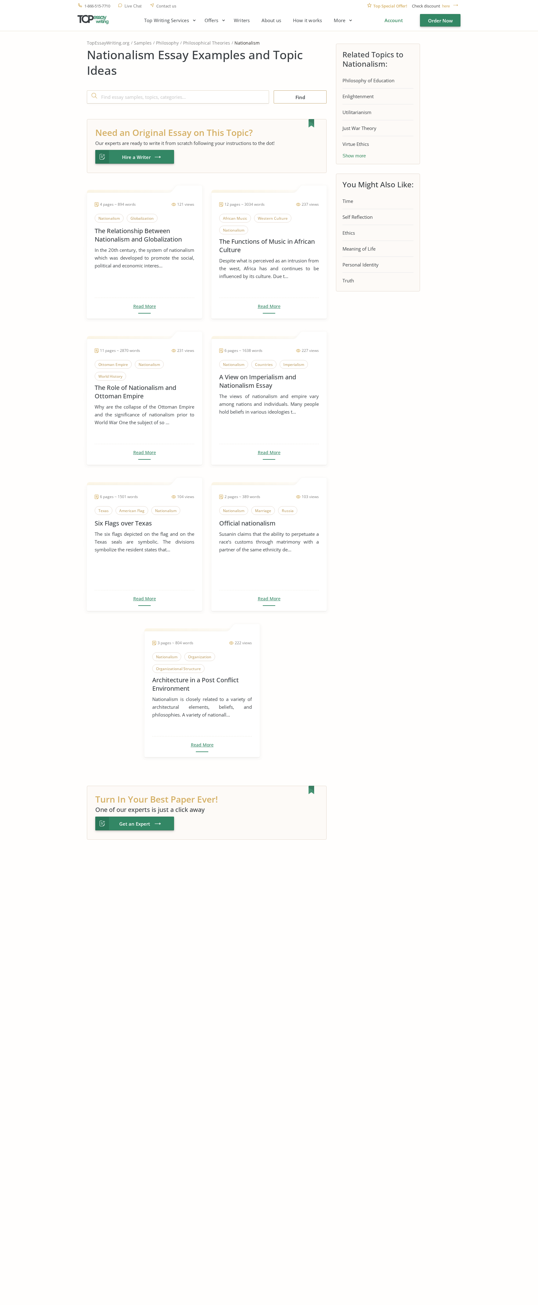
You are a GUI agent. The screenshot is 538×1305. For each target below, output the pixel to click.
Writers (242, 20)
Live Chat (133, 6)
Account (394, 20)
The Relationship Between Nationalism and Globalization (138, 235)
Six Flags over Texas (123, 523)
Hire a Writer (136, 157)
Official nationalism (247, 523)
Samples (143, 43)
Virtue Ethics (355, 144)
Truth (348, 280)
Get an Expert (134, 824)
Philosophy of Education (368, 80)
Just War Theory (359, 128)
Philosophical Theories (206, 43)
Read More (144, 306)
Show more (354, 155)
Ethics (348, 233)
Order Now (440, 20)
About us (271, 20)
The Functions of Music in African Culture (267, 245)
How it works (307, 20)
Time (347, 201)
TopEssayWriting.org (108, 43)
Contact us (166, 6)
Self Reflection (357, 217)
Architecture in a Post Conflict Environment (195, 684)
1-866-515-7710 (97, 6)
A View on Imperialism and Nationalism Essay (257, 381)
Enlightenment (358, 96)
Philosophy (167, 43)
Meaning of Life (358, 249)
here (446, 6)
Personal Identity (360, 264)
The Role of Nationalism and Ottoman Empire (135, 391)
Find (300, 97)
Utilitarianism (356, 112)
